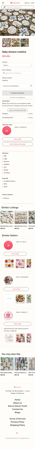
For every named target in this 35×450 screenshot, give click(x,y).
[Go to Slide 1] (6, 42)
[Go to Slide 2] (15, 42)
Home (17, 400)
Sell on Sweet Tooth (17, 406)
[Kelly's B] (8, 315)
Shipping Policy (17, 425)
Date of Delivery (6, 70)
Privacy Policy (17, 422)
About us (17, 403)
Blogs (17, 412)
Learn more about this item (17, 110)
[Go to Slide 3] (24, 42)
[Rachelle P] (8, 280)
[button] (17, 22)
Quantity (4, 62)
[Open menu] (3, 3)
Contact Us (17, 409)
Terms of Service (17, 419)
